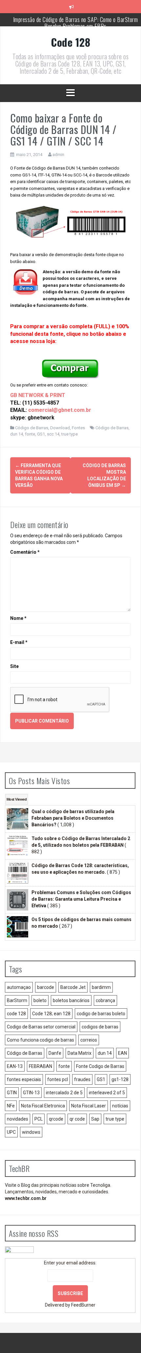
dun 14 (16, 434)
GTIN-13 (31, 1092)
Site (14, 666)
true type (69, 434)
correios (88, 1040)
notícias (120, 1105)
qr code (77, 1119)
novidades (17, 1119)
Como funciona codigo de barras (40, 1040)
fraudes (82, 1079)
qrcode (56, 1119)
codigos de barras (100, 1026)
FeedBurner (83, 1305)
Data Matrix (79, 1053)
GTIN (12, 1092)
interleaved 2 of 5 (107, 1092)
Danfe (55, 1053)
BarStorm (17, 1000)
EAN (122, 1053)
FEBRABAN (40, 1066)
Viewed (17, 799)
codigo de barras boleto (101, 1013)
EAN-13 (15, 1066)
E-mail (19, 642)
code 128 (16, 1013)
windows (31, 1132)
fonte (30, 434)
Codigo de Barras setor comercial (41, 1026)
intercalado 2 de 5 (64, 1092)
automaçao (19, 987)
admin (58, 154)
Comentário (25, 552)
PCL (38, 1119)
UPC (11, 1132)
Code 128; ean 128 (51, 1013)
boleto (40, 1000)
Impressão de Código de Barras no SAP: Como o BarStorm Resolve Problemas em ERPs (75, 22)
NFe (11, 1105)
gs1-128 (120, 1079)
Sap (95, 1119)
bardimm (101, 987)
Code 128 (70, 42)
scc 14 (53, 434)
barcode (45, 987)
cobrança (105, 1000)
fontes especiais (24, 1079)
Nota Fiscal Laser (88, 1105)
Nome (18, 618)
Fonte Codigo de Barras (100, 1066)
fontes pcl (57, 1079)
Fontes (78, 427)
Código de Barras (31, 427)
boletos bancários (71, 1000)
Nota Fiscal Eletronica (43, 1105)
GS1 (41, 434)
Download (60, 427)
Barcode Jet (73, 987)
